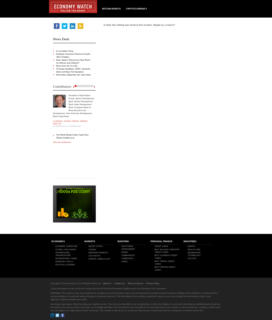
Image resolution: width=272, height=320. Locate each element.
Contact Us (119, 283)
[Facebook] (57, 26)
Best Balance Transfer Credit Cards (167, 250)
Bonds (125, 252)
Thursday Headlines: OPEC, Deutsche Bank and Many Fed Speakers (73, 70)
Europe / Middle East (99, 259)
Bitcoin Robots (111, 9)
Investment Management (128, 247)
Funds (125, 262)
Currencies (127, 258)
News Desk (61, 39)
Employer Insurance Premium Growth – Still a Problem (74, 55)
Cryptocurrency (136, 9)
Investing (123, 241)
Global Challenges (66, 249)
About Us (107, 283)
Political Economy (65, 265)
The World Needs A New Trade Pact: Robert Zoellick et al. (72, 136)
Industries (190, 241)
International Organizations (63, 254)
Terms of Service (135, 283)
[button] (75, 86)
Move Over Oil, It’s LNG (66, 66)
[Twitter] (64, 26)
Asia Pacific (95, 256)
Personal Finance (161, 241)
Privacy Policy (153, 283)
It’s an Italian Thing (64, 51)
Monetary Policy (64, 262)
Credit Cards (161, 246)
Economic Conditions (66, 246)
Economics (58, 241)
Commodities (128, 255)
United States (96, 246)
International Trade (66, 258)
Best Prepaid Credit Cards (165, 268)
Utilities (192, 258)
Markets (90, 241)
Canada (92, 249)
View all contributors (62, 142)
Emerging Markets (98, 253)
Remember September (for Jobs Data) (73, 75)
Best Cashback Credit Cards (166, 256)
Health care (194, 249)
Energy (191, 246)
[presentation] (73, 87)
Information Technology (194, 254)
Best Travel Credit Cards (165, 262)
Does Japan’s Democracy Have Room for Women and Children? (73, 61)
